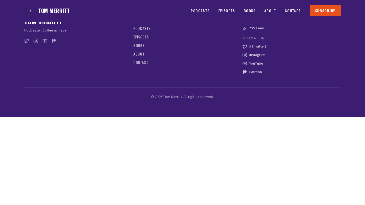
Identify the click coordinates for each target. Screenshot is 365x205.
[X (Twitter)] (26, 40)
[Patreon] (54, 40)
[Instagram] (35, 40)
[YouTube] (44, 40)
